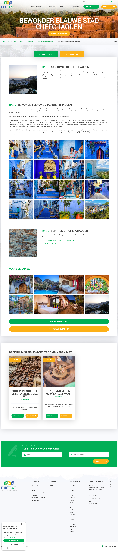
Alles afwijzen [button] (13, 544)
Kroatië (72, 507)
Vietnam (72, 522)
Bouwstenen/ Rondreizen (45, 41)
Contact (52, 488)
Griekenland (73, 505)
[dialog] (14, 536)
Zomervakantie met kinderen (38, 497)
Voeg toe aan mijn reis (58, 33)
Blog (91, 1)
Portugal (72, 517)
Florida (72, 500)
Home (84, 1)
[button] (13, 548)
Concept (33, 488)
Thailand (72, 519)
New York (72, 514)
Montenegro (73, 510)
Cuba (71, 495)
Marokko (30, 41)
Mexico (72, 531)
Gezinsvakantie (35, 495)
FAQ (98, 1)
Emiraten (72, 497)
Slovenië (72, 512)
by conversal (110, 546)
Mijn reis (106, 6)
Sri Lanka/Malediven (75, 488)
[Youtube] (108, 1)
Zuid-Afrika (73, 526)
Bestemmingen (36, 7)
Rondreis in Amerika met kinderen (39, 493)
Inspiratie (51, 7)
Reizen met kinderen (36, 500)
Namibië (72, 534)
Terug (115, 41)
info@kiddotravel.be (95, 498)
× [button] (23, 524)
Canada (72, 490)
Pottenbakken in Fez (53, 244)
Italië (71, 502)
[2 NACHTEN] (25, 371)
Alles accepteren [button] (14, 540)
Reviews (76, 7)
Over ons (63, 7)
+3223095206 (93, 495)
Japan (71, 529)
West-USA (72, 524)
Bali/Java (72, 485)
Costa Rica (73, 493)
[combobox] (21, 524)
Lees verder (12, 537)
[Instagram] (105, 1)
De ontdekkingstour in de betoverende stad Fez (60, 241)
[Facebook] (103, 1)
